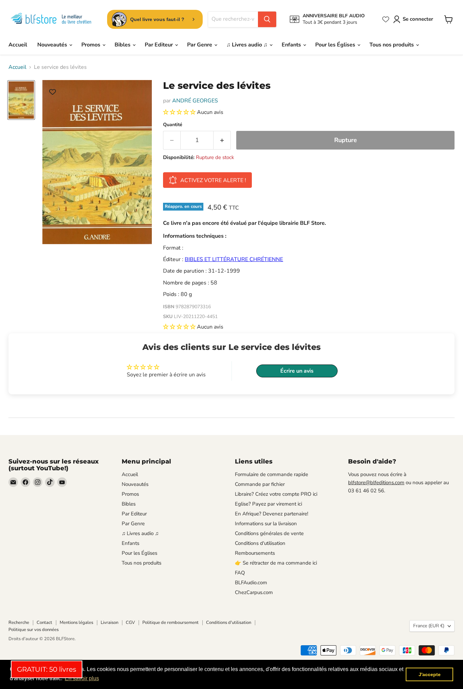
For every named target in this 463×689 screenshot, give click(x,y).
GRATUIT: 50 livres (46, 669)
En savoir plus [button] (82, 678)
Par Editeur (159, 44)
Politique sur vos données (33, 630)
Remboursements (255, 553)
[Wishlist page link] (385, 19)
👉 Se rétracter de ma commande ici (276, 562)
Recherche (18, 622)
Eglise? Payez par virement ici (268, 503)
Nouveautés (52, 44)
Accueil (17, 44)
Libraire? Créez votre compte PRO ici (276, 494)
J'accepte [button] (430, 674)
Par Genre (200, 44)
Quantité (172, 124)
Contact (44, 622)
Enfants (292, 44)
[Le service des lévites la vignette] (21, 100)
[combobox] (233, 19)
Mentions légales (76, 622)
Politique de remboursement (170, 622)
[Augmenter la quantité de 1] (222, 140)
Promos (91, 44)
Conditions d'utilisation (260, 543)
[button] (180, 112)
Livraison (109, 622)
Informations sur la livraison (266, 523)
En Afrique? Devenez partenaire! (271, 513)
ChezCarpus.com (254, 592)
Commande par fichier (260, 484)
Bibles (123, 44)
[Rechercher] (267, 19)
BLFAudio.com (251, 582)
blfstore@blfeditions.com (376, 482)
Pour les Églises (336, 44)
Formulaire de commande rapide (271, 474)
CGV (130, 622)
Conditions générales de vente (269, 533)
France (428, 626)
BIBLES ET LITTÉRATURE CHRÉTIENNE (234, 259)
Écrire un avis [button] (297, 371)
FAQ (240, 572)
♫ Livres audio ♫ (247, 44)
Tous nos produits (392, 44)
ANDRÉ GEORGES (195, 100)
